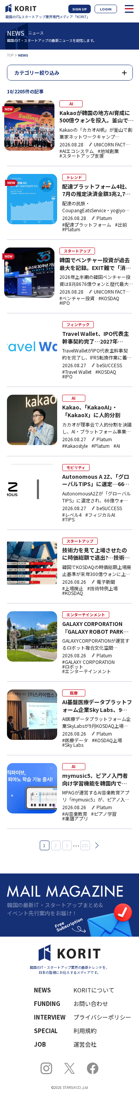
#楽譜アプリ (75, 818)
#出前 (121, 224)
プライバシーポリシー (97, 1017)
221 (84, 845)
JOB (40, 1044)
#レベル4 (71, 514)
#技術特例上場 (102, 588)
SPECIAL (46, 1030)
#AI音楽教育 (74, 814)
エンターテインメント (85, 614)
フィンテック (78, 324)
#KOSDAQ (108, 298)
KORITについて (93, 990)
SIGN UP (79, 9)
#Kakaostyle (75, 446)
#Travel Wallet (77, 372)
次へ (95, 846)
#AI (117, 446)
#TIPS (68, 519)
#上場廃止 (72, 588)
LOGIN (106, 9)
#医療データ (75, 740)
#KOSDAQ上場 (107, 740)
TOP (10, 55)
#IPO (64, 303)
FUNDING (47, 1003)
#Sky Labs (72, 745)
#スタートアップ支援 (81, 155)
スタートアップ (77, 251)
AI (71, 104)
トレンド (74, 177)
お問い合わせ (90, 1003)
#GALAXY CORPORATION (88, 662)
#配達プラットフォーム (86, 224)
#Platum (71, 229)
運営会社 (85, 1044)
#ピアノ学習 (104, 814)
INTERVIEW (50, 1017)
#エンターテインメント (86, 671)
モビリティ (75, 467)
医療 (74, 693)
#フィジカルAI (100, 514)
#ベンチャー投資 (77, 298)
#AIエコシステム (76, 151)
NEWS (42, 990)
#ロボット (72, 666)
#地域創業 (108, 151)
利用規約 (85, 1030)
